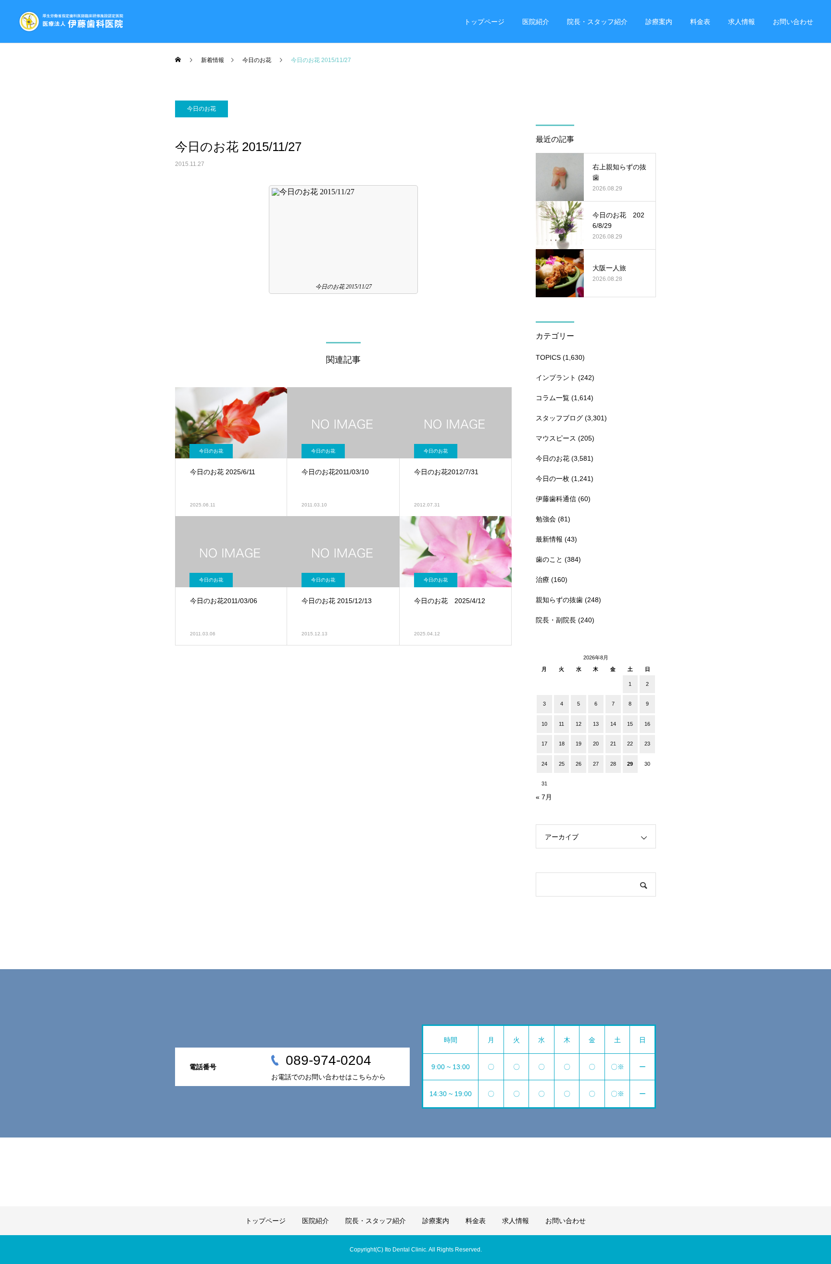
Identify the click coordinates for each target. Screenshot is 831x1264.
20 (596, 743)
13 (596, 724)
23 (647, 743)
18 (562, 743)
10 (544, 724)
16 (647, 724)
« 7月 (544, 797)
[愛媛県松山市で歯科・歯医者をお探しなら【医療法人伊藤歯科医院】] (70, 21)
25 (562, 764)
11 (561, 724)
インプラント (556, 377)
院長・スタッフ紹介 (597, 21)
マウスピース (556, 438)
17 (544, 743)
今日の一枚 (552, 478)
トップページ (484, 21)
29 (630, 764)
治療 (542, 579)
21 (613, 743)
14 (613, 724)
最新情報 (549, 539)
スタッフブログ (559, 418)
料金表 (700, 21)
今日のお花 (201, 108)
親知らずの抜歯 (559, 600)
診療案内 (658, 21)
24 (544, 764)
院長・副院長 (556, 620)
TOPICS (548, 357)
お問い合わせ (793, 21)
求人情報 (741, 21)
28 (613, 764)
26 (578, 764)
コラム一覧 (552, 398)
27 (596, 764)
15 (630, 724)
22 (630, 743)
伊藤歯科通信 (556, 499)
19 (578, 743)
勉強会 (546, 519)
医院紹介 (535, 21)
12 (578, 724)
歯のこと (549, 559)
